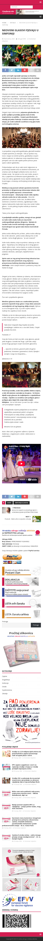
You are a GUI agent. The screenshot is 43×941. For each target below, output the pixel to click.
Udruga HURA (21, 39)
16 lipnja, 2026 (17, 758)
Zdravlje (5, 694)
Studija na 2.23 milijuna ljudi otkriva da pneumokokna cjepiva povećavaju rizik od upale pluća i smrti (26, 753)
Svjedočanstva (7, 690)
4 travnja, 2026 (17, 811)
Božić (9, 503)
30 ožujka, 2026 (17, 841)
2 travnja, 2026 (7, 828)
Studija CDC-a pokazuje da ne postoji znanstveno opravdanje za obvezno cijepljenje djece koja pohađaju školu (26, 780)
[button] (40, 2)
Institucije (5, 683)
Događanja (6, 680)
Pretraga (5, 621)
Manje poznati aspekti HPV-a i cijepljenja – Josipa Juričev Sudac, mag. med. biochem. (26, 806)
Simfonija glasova (21, 503)
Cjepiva (4, 676)
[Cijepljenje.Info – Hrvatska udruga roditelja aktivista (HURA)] (21, 13)
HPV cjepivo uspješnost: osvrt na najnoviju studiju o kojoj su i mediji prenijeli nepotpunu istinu (25, 767)
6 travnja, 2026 (17, 797)
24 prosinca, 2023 (9, 39)
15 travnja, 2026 (17, 784)
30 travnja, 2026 (17, 771)
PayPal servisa (33, 551)
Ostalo (4, 687)
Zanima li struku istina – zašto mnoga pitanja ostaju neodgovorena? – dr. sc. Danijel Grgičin (26, 837)
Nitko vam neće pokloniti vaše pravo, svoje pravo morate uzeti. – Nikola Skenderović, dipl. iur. (26, 793)
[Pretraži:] (21, 7)
